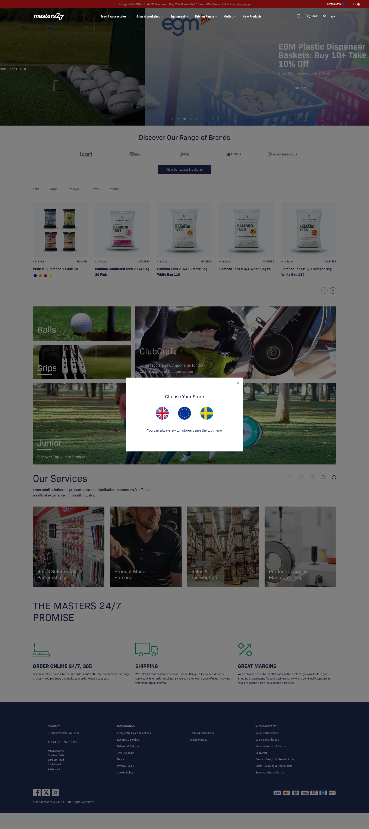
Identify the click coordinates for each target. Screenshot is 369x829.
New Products (252, 16)
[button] (298, 16)
